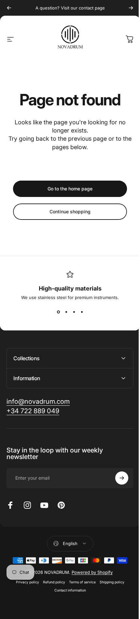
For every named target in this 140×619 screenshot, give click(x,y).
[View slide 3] (74, 312)
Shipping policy (109, 582)
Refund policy (51, 582)
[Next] (131, 8)
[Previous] (9, 8)
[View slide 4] (82, 312)
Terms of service (79, 582)
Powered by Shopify (89, 572)
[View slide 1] (58, 312)
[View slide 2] (66, 312)
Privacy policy (24, 582)
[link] (38, 402)
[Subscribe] (116, 478)
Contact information (67, 590)
